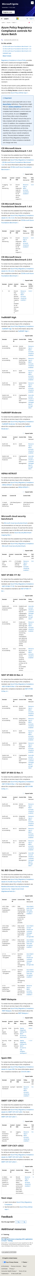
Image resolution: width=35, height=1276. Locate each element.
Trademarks (4, 1273)
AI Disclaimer (5, 1266)
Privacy (12, 1268)
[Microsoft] (17, 19)
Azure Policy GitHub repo (19, 93)
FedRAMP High (7, 53)
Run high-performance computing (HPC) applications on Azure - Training (17, 1239)
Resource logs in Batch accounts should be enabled (31, 350)
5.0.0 (32, 185)
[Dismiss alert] (32, 2)
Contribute (4, 1268)
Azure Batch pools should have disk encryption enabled (30, 910)
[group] (17, 188)
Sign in (32, 18)
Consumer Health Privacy (8, 1271)
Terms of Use (22, 1271)
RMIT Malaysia (22, 1013)
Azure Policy (7, 104)
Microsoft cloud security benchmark (15, 523)
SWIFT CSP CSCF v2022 (8, 1162)
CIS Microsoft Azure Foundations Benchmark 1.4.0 (17, 49)
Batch (14, 22)
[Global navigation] (1, 18)
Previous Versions (16, 1266)
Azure (8, 22)
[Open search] (27, 18)
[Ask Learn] (29, 22)
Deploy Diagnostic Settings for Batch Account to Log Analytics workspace (23, 1047)
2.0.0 (30, 1028)
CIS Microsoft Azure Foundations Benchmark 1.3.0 (17, 46)
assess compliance (15, 107)
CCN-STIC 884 (25, 1072)
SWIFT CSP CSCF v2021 (8, 1117)
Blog (24, 1266)
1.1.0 (30, 1040)
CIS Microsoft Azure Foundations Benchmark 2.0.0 (17, 51)
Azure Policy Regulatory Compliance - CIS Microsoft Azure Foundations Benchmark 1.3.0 (17, 162)
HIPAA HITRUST (23, 487)
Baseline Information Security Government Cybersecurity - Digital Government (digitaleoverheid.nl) (15, 889)
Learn (3, 22)
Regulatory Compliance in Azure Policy (13, 60)
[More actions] (32, 22)
